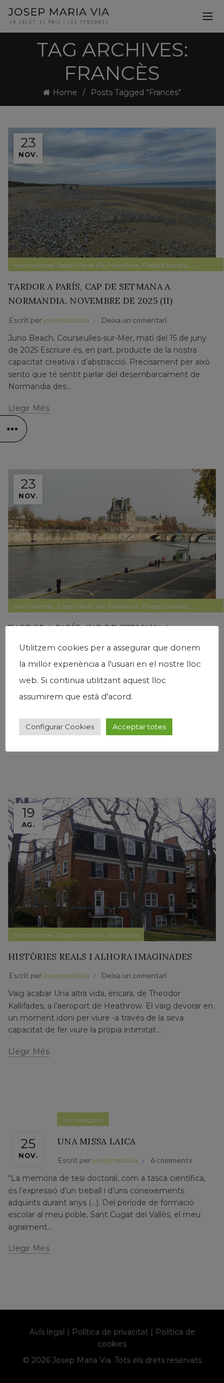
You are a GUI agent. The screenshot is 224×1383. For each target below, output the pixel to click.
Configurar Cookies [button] (60, 726)
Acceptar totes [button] (139, 726)
